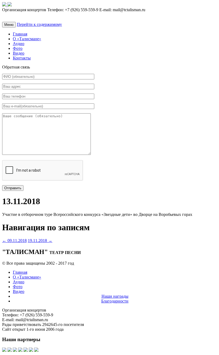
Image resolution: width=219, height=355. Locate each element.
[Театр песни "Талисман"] (4, 5)
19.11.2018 (40, 240)
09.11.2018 (14, 240)
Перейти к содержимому (39, 24)
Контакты (22, 58)
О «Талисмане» (27, 39)
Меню (9, 25)
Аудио (18, 43)
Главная (20, 34)
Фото (17, 48)
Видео (18, 53)
